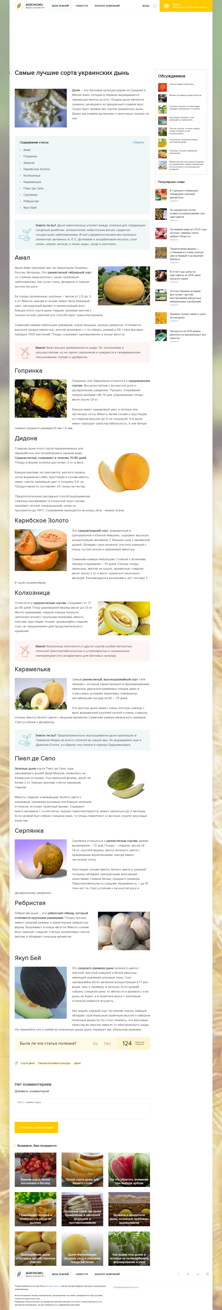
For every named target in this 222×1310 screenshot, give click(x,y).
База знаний (60, 5)
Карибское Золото (36, 169)
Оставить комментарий (36, 1127)
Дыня (77, 1063)
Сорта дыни (28, 1063)
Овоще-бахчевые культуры (54, 1063)
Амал (27, 150)
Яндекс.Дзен (53, 1286)
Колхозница (31, 175)
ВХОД (146, 5)
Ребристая (31, 201)
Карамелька (32, 182)
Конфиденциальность (126, 1287)
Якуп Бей (29, 207)
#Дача (190, 5)
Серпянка (30, 195)
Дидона (28, 163)
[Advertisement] (111, 38)
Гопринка (30, 156)
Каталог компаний (107, 5)
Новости (82, 5)
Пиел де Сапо (33, 188)
